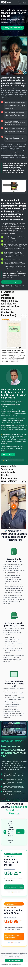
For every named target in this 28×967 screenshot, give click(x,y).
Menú (24, 2)
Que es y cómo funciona (11, 28)
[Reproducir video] (13, 506)
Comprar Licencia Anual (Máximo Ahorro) (11, 936)
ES (19, 2)
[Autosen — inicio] (6, 2)
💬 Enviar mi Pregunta (8, 454)
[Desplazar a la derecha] (25, 315)
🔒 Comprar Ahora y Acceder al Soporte (12, 460)
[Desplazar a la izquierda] (22, 315)
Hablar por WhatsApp (15, 960)
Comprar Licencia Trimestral (14, 887)
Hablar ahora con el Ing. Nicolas (11, 282)
